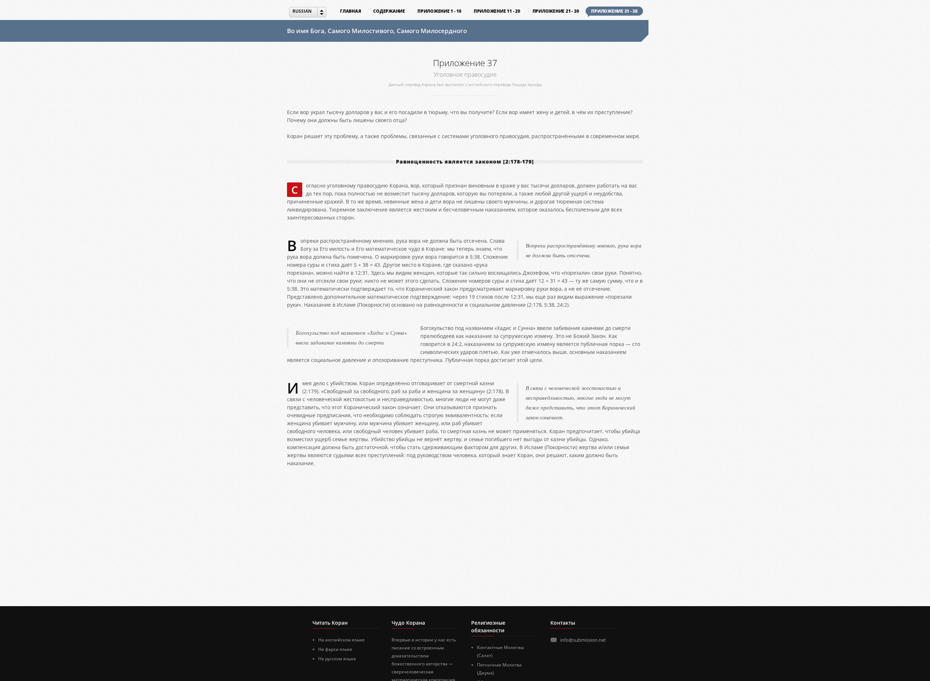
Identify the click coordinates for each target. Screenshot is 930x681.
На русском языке (337, 659)
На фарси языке (335, 649)
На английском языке (341, 640)
